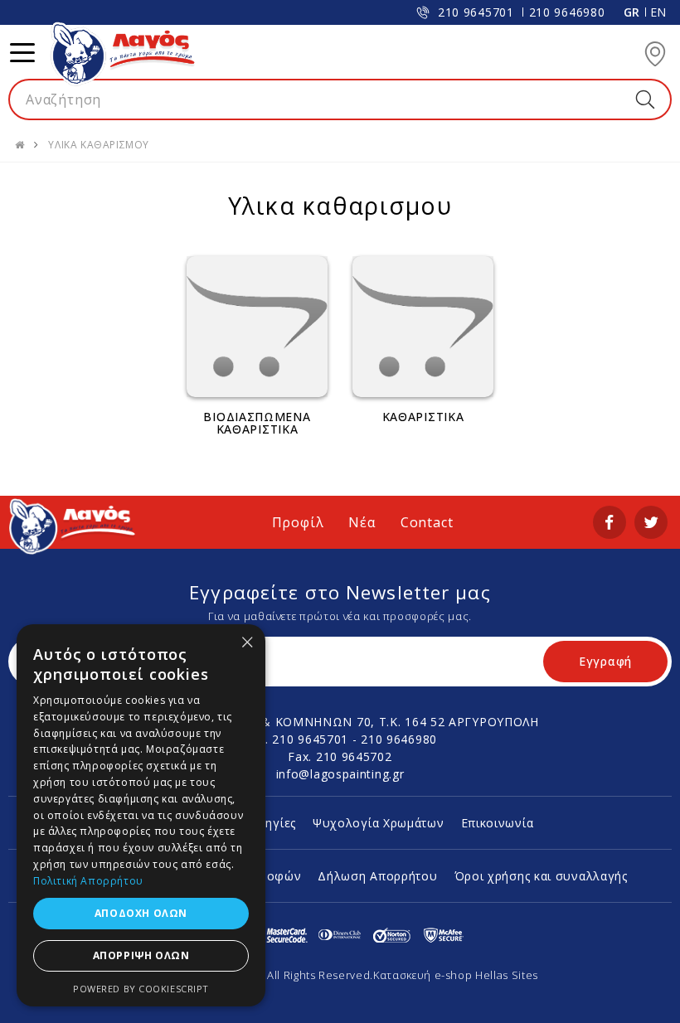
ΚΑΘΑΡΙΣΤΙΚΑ (423, 416)
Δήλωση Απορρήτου (377, 876)
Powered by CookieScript (141, 988)
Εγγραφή (605, 661)
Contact (427, 522)
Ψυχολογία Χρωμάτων (378, 823)
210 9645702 (354, 756)
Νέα (361, 522)
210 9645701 (476, 12)
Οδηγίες (272, 823)
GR (632, 12)
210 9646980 (567, 12)
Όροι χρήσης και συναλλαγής (541, 876)
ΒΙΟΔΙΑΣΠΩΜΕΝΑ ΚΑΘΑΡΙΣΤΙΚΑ (256, 423)
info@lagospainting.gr (340, 774)
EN (658, 12)
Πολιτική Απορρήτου (88, 881)
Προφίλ (298, 522)
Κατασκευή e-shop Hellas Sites (455, 974)
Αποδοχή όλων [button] (141, 913)
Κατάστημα (655, 53)
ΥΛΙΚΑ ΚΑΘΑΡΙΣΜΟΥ (98, 145)
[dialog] (141, 815)
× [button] (246, 642)
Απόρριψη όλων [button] (141, 955)
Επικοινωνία (497, 823)
